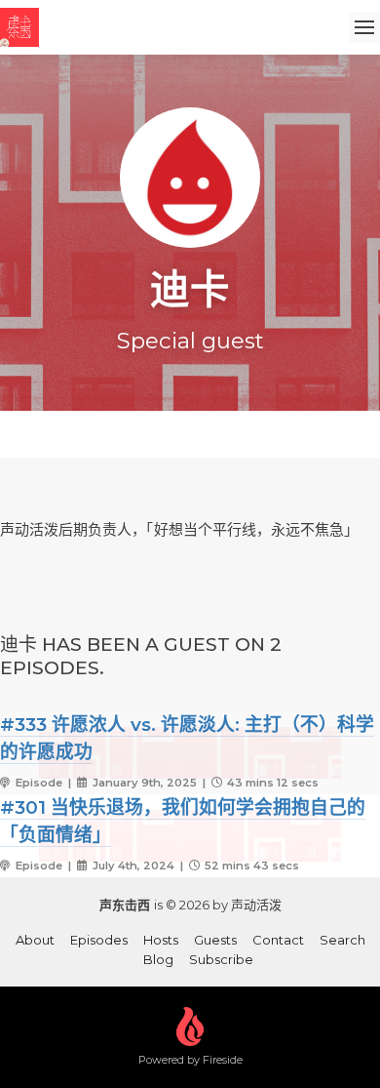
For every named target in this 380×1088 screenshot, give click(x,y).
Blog (158, 959)
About (35, 939)
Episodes (99, 939)
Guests (215, 939)
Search (342, 939)
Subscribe (221, 959)
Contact (278, 939)
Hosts (160, 939)
